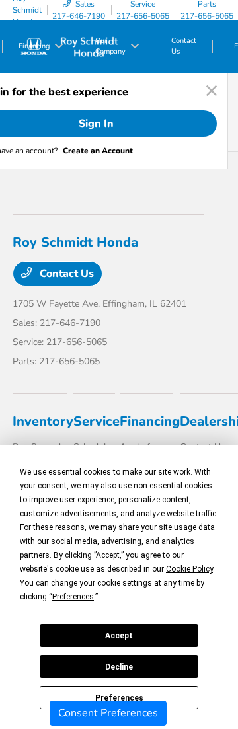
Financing (150, 421)
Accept (119, 635)
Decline (119, 666)
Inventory (43, 421)
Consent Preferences (108, 713)
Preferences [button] (73, 596)
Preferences (119, 698)
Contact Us (65, 273)
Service (96, 421)
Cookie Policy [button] (189, 569)
